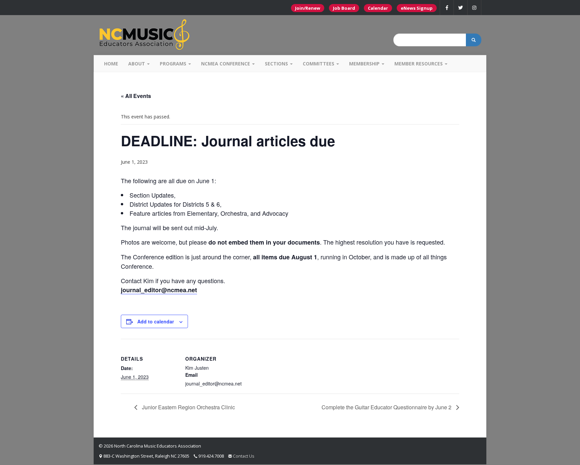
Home (111, 63)
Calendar (378, 8)
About (137, 63)
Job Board (344, 8)
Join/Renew (307, 8)
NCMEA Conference (226, 63)
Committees (319, 63)
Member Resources (419, 63)
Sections (277, 63)
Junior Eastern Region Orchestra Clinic (188, 407)
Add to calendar (155, 321)
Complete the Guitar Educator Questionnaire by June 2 (387, 407)
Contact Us (243, 456)
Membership (365, 63)
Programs (174, 63)
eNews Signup (417, 8)
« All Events (136, 96)
